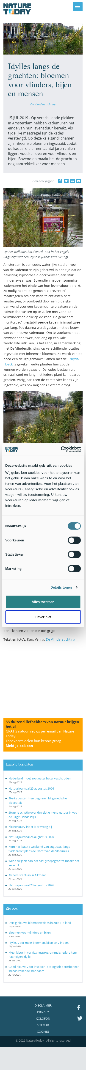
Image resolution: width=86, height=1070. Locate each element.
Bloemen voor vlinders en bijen (29, 932)
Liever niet (43, 617)
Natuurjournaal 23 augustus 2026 (31, 885)
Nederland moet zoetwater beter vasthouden (39, 778)
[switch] (74, 540)
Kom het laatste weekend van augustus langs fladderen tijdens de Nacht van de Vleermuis (39, 849)
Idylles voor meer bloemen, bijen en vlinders (38, 943)
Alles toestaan (43, 602)
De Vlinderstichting (42, 104)
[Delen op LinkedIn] (72, 181)
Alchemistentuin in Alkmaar (27, 875)
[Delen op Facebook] (60, 181)
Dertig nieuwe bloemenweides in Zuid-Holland (39, 923)
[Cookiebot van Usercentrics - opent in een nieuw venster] (61, 449)
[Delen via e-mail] (78, 181)
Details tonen (61, 587)
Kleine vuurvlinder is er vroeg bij (30, 827)
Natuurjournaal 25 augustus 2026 (31, 788)
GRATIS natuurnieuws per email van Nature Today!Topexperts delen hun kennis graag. (40, 738)
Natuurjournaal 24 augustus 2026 (31, 837)
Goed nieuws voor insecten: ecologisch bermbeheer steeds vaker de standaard (43, 969)
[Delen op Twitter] (66, 181)
